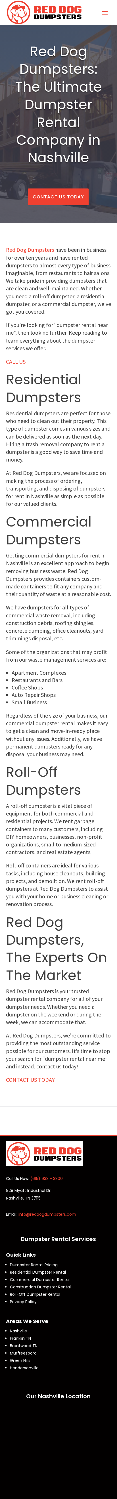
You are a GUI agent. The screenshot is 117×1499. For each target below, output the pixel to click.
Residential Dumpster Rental (38, 1272)
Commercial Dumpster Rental (40, 1279)
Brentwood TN (23, 1346)
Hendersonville (24, 1368)
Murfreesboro (23, 1353)
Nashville (18, 1331)
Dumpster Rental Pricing (34, 1265)
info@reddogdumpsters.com (47, 1214)
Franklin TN (20, 1338)
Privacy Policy (23, 1302)
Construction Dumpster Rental (40, 1287)
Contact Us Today (58, 197)
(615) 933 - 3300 (46, 1178)
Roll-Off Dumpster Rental (35, 1294)
